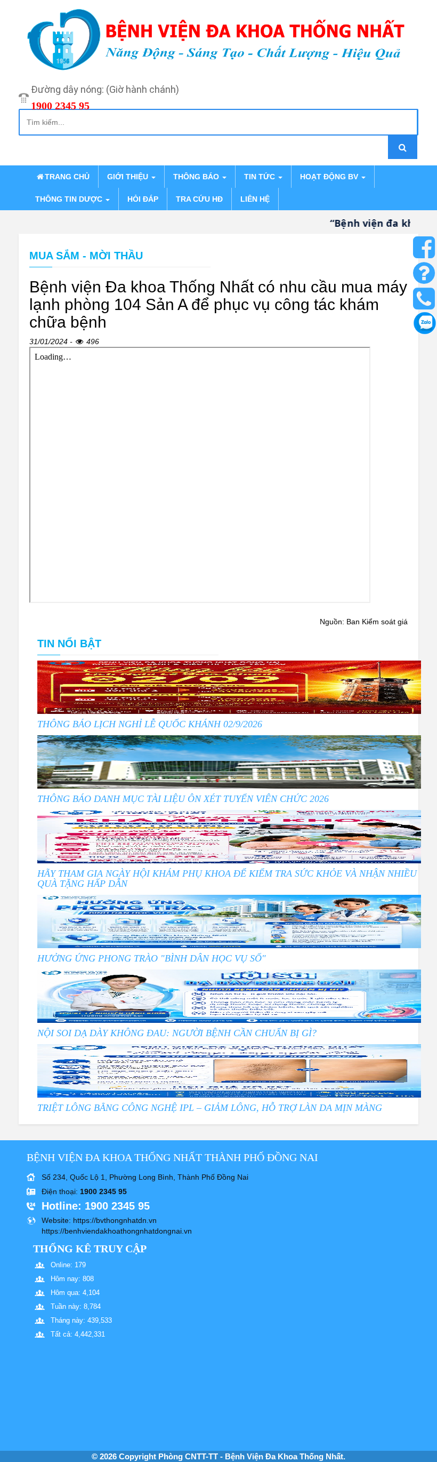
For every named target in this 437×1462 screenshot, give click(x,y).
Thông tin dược (69, 199)
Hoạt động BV (330, 176)
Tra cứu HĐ (199, 199)
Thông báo (197, 176)
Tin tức (260, 176)
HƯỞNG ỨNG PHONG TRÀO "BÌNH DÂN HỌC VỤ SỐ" (151, 958)
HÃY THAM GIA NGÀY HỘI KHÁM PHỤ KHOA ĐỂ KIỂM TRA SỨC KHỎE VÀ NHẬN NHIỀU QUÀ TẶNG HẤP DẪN (227, 878)
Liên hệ (255, 199)
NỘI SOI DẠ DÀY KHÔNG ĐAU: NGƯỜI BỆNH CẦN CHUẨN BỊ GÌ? (177, 1033)
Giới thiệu (128, 176)
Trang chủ (67, 176)
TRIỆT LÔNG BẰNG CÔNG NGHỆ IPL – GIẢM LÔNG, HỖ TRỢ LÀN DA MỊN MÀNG (209, 1107)
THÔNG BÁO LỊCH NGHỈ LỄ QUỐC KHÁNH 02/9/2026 (149, 724)
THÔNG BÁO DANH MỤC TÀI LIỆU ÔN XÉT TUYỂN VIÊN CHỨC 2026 (183, 798)
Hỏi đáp (142, 199)
